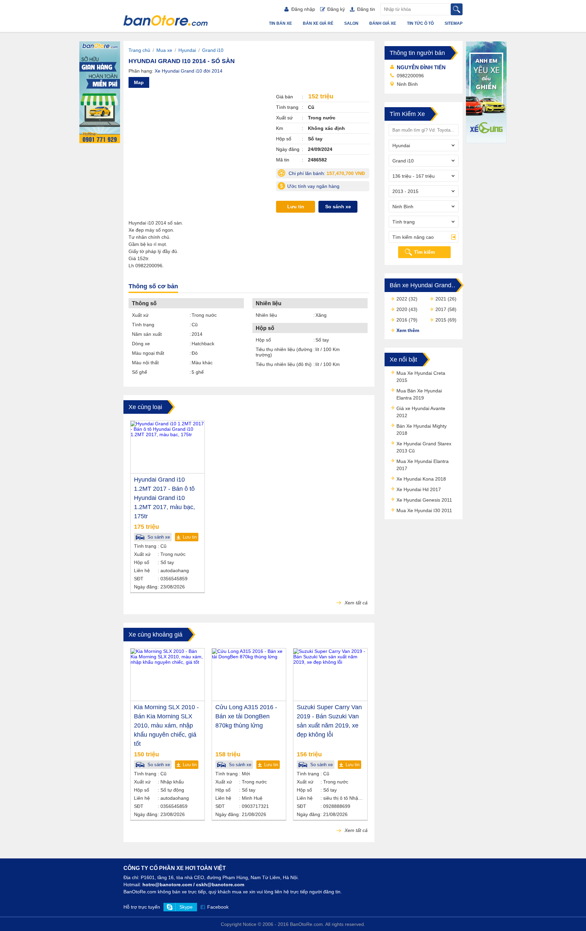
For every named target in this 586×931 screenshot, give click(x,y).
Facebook (218, 907)
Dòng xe (141, 343)
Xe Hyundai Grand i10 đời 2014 (188, 71)
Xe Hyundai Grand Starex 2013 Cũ (423, 447)
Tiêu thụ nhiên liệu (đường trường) (284, 352)
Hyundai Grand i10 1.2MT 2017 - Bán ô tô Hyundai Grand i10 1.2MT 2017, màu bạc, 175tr (164, 498)
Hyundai (187, 50)
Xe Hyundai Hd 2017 (418, 489)
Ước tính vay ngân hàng (313, 186)
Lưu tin (295, 206)
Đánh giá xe (382, 23)
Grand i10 (212, 50)
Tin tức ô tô (420, 23)
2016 (401, 320)
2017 (440, 309)
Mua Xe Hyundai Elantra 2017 (422, 465)
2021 (440, 299)
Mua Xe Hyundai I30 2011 (424, 510)
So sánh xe (338, 206)
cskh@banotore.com (220, 884)
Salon (351, 23)
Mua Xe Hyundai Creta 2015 (420, 376)
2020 (401, 309)
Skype (186, 907)
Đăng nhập (303, 9)
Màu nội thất (145, 362)
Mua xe (164, 50)
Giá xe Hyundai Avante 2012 (420, 412)
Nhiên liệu (266, 315)
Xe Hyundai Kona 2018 (421, 479)
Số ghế (139, 372)
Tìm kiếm (424, 252)
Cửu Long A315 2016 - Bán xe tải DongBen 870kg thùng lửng (246, 716)
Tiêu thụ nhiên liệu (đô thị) (284, 364)
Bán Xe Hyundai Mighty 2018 (421, 429)
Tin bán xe (280, 23)
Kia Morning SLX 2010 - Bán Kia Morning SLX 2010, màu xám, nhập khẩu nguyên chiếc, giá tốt (166, 725)
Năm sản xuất (147, 334)
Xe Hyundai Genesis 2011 (424, 500)
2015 (440, 320)
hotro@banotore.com (167, 884)
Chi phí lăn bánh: (328, 174)
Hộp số (263, 340)
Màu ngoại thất (148, 353)
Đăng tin (366, 9)
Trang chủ (139, 50)
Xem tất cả (355, 602)
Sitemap (454, 23)
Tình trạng (143, 324)
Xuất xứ (140, 315)
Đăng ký (336, 9)
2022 (401, 299)
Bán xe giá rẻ (318, 23)
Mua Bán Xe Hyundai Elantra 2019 (419, 394)
